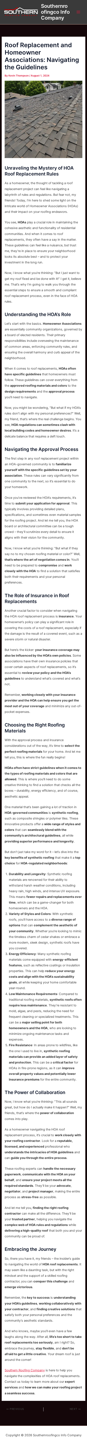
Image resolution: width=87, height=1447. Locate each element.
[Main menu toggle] (78, 12)
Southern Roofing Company (25, 1370)
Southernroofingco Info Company (55, 12)
